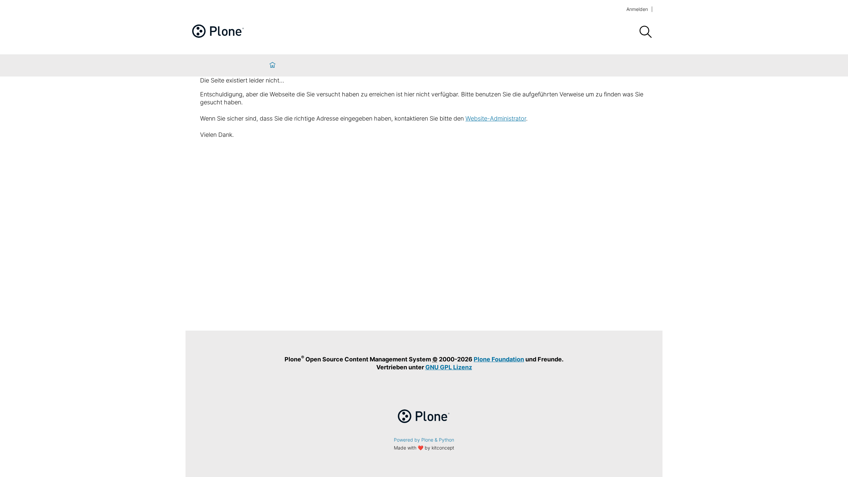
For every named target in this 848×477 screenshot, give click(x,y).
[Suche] (645, 32)
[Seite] (218, 35)
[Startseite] (272, 65)
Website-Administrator (495, 118)
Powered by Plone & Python (424, 440)
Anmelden (637, 9)
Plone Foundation (499, 359)
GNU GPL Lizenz (448, 367)
